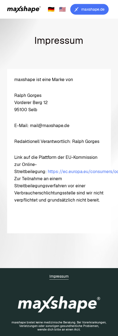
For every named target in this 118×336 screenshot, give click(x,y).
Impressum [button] (59, 276)
